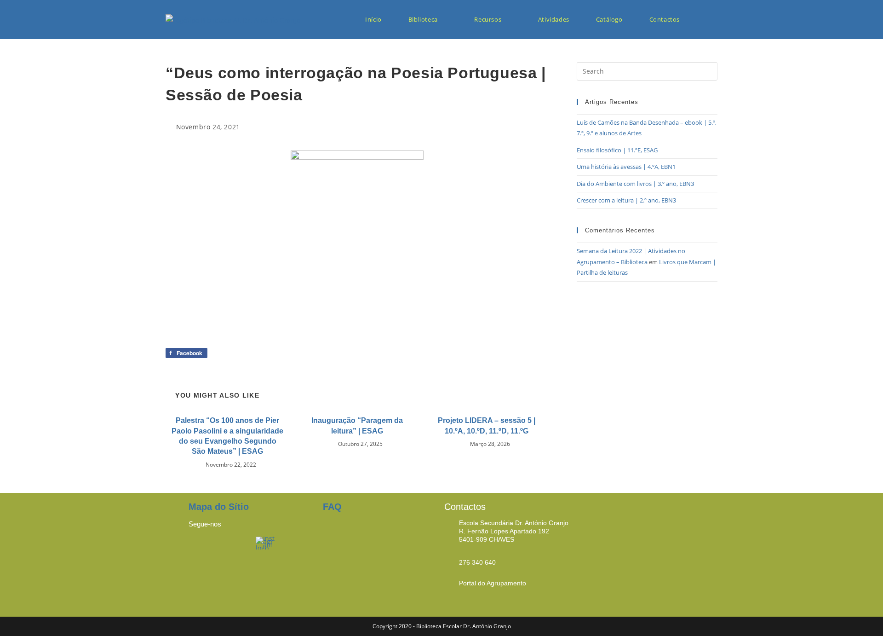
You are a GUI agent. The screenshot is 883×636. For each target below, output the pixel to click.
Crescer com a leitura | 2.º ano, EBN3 (626, 200)
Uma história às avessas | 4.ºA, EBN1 (626, 166)
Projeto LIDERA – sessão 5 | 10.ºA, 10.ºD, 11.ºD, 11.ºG (486, 425)
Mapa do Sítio (219, 507)
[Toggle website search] (708, 19)
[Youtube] (234, 548)
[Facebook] (200, 548)
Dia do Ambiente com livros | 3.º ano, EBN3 (635, 183)
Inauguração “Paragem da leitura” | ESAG (357, 425)
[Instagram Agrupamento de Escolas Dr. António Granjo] (266, 542)
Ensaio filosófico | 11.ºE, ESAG (617, 150)
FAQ (332, 507)
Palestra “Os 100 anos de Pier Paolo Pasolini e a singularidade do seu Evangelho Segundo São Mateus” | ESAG (227, 435)
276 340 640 (477, 562)
